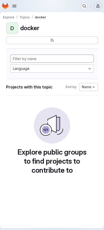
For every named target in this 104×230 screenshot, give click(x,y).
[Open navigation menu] (14, 6)
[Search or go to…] (84, 6)
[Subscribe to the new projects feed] (52, 40)
